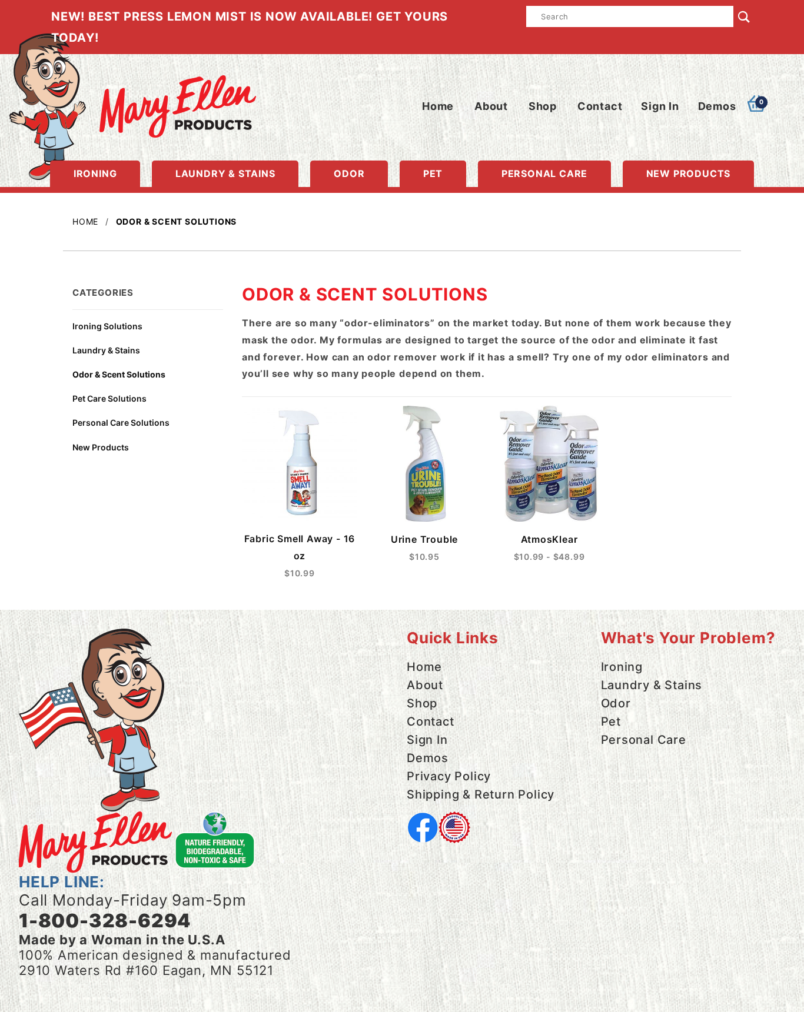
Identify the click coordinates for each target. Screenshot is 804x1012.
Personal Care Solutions (121, 422)
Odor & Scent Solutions (118, 374)
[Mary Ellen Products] (132, 100)
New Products (688, 173)
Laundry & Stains (225, 173)
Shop (543, 106)
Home (438, 106)
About (491, 106)
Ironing (95, 173)
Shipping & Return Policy (480, 794)
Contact (600, 106)
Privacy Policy (449, 776)
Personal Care (544, 173)
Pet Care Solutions (109, 398)
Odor (349, 173)
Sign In (660, 106)
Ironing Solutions (107, 326)
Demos (717, 106)
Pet (433, 173)
